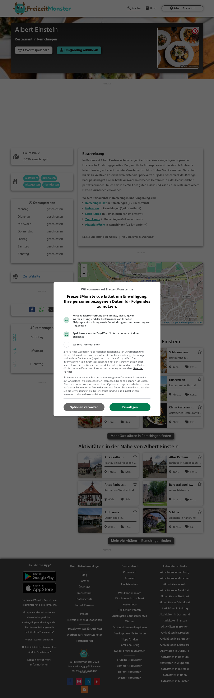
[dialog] (107, 349)
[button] (107, 345)
